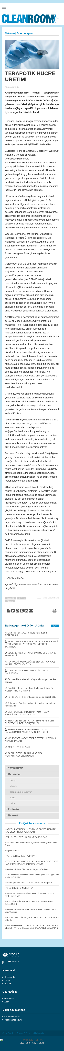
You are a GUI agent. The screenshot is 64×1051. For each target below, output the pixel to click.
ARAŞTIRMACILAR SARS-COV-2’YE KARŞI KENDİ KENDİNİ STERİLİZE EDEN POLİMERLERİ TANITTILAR (31, 644)
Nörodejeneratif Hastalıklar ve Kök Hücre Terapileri (29, 883)
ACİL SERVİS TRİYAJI (19, 747)
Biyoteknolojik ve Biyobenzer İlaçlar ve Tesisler (27, 869)
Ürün (12, 803)
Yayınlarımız (15, 768)
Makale (13, 786)
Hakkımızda (9, 977)
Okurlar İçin (9, 991)
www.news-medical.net (33, 584)
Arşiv (6, 1002)
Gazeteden (14, 774)
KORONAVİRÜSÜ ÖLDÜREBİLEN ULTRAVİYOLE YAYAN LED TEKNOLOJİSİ (30, 663)
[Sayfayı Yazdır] (54, 611)
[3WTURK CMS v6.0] (32, 1040)
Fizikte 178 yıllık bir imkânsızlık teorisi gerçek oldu (32, 697)
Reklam (7, 984)
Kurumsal (8, 970)
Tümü (55, 626)
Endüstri (13, 809)
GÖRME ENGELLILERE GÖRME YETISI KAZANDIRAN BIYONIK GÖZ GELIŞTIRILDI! (27, 730)
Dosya (13, 780)
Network (13, 815)
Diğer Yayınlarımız (13, 1009)
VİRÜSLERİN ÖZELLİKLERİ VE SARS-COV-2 (26, 837)
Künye (7, 980)
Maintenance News (13, 1020)
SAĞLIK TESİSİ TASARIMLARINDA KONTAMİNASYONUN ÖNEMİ (23, 754)
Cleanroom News (12, 1016)
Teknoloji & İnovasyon (21, 792)
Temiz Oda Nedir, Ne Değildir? (19, 888)
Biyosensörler (12, 850)
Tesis (12, 797)
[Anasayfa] (32, 18)
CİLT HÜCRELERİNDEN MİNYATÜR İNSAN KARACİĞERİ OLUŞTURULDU (27, 713)
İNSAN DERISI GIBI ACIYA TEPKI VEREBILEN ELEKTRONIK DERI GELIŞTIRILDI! (29, 722)
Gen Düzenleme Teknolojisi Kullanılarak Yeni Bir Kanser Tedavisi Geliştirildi (29, 689)
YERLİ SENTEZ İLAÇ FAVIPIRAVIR (21, 856)
